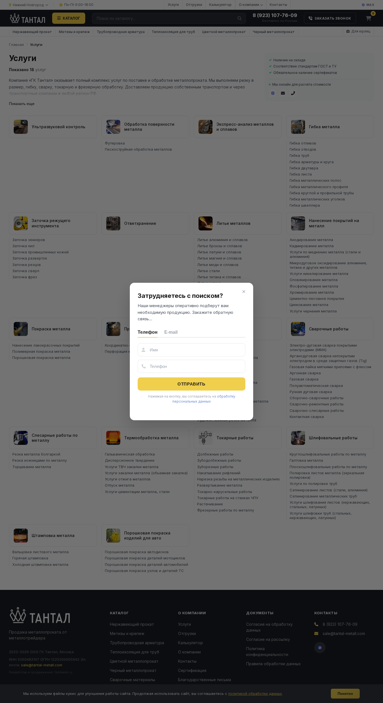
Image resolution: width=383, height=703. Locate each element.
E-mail (170, 332)
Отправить (191, 384)
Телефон (148, 332)
